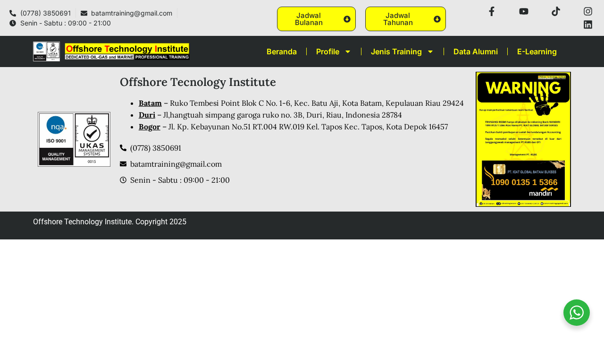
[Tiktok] (555, 11)
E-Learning (537, 51)
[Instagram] (588, 11)
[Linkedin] (588, 24)
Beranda (282, 51)
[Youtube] (523, 11)
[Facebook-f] (491, 11)
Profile (327, 51)
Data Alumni (475, 51)
